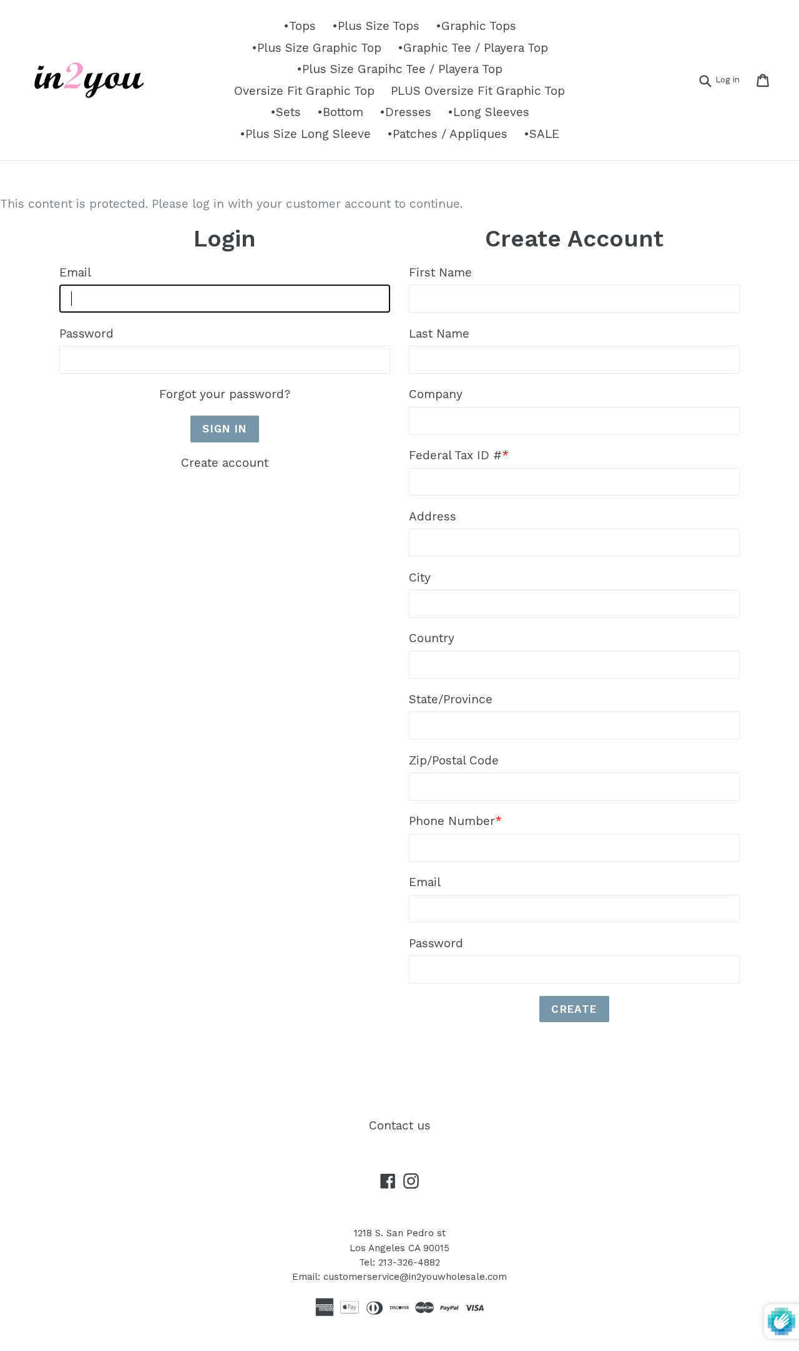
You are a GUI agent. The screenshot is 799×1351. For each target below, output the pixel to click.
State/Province (451, 699)
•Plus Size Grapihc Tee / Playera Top (399, 69)
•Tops (299, 26)
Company (436, 394)
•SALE (541, 134)
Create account (224, 463)
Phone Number (455, 821)
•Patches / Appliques (447, 134)
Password (86, 333)
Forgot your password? (224, 394)
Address (432, 516)
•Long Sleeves (488, 112)
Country (431, 638)
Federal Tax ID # (459, 455)
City (420, 577)
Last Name (439, 333)
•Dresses (405, 112)
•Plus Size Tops (375, 26)
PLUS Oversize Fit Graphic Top (478, 91)
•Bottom (340, 112)
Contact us (400, 1125)
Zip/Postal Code (454, 760)
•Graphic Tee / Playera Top (473, 48)
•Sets (285, 112)
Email (75, 272)
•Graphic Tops (476, 26)
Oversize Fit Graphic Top (304, 91)
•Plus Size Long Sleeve (305, 134)
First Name (440, 272)
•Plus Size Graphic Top (316, 48)
